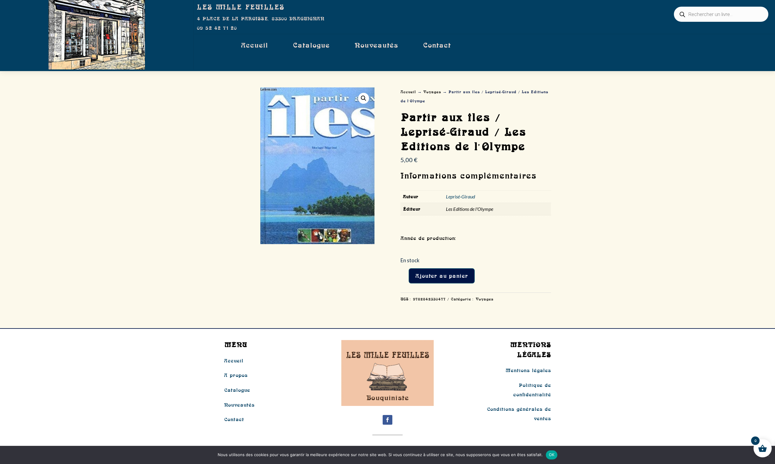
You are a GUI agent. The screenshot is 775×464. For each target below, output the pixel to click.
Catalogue (311, 45)
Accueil (254, 45)
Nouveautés (376, 45)
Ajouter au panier (441, 276)
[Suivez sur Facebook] (387, 420)
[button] (363, 98)
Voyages (432, 92)
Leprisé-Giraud (460, 196)
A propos (236, 375)
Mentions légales (528, 370)
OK (552, 454)
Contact (437, 45)
